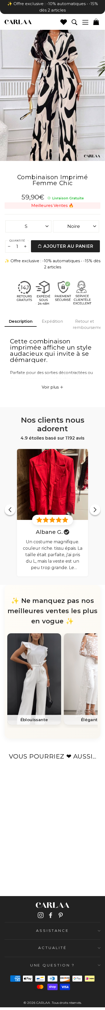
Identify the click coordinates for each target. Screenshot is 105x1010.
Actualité (52, 948)
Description (21, 321)
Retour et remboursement (86, 324)
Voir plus (51, 387)
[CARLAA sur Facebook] (51, 915)
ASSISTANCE (52, 930)
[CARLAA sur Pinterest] (61, 915)
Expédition (52, 321)
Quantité (17, 240)
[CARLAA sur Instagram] (41, 915)
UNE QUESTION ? (52, 965)
